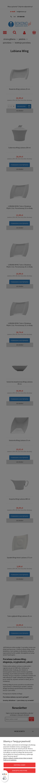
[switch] (4, 778)
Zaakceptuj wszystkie (19, 771)
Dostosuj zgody (19, 765)
